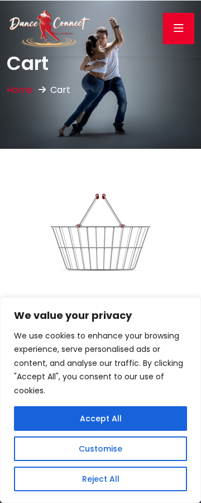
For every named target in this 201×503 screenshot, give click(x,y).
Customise (100, 448)
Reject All (100, 479)
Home (20, 89)
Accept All (101, 418)
